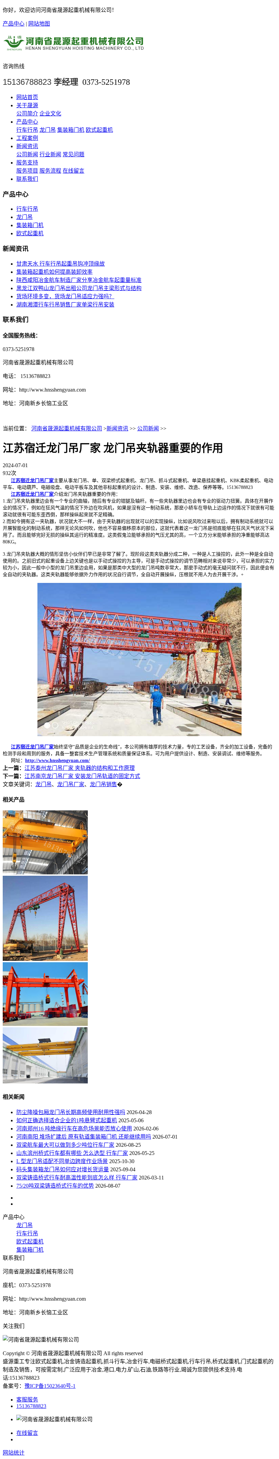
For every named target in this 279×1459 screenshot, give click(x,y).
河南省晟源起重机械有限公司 (66, 428)
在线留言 (73, 171)
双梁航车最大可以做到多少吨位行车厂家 (65, 1145)
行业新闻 (50, 154)
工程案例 (27, 138)
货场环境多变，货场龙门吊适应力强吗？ (65, 296)
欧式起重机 (99, 130)
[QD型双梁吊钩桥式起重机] (45, 872)
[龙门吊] (45, 959)
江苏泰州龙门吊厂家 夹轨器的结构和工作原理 (79, 768)
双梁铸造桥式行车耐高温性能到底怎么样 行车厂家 (76, 1177)
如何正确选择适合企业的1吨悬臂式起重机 (66, 1120)
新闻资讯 (27, 146)
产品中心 (13, 24)
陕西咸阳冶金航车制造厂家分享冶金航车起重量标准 (79, 280)
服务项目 (27, 171)
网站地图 (39, 24)
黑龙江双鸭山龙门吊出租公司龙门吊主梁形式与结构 (79, 288)
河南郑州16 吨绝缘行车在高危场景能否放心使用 (74, 1128)
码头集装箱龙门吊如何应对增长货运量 (62, 1169)
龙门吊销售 (103, 784)
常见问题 (73, 154)
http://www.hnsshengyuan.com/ (57, 760)
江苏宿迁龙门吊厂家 (32, 480)
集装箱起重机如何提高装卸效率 (54, 272)
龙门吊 (47, 130)
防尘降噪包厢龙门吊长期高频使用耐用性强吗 (70, 1112)
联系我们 (27, 179)
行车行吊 (27, 130)
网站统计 (13, 1453)
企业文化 (50, 113)
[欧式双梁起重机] (45, 1081)
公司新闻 (27, 154)
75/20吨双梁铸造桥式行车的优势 (55, 1186)
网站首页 (27, 97)
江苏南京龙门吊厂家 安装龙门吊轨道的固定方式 (82, 776)
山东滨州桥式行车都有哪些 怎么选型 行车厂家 (72, 1153)
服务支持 (27, 162)
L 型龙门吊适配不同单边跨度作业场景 (62, 1161)
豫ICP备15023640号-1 (50, 1386)
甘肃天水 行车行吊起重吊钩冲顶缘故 (60, 264)
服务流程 (50, 171)
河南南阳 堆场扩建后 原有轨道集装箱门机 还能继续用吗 (83, 1137)
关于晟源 (27, 105)
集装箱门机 (70, 130)
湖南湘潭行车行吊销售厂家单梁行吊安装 (65, 304)
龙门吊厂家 (70, 784)
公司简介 (27, 113)
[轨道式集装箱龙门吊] (45, 1024)
